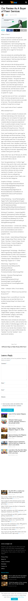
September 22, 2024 (13, 455)
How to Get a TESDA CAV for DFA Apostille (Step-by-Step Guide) (12, 497)
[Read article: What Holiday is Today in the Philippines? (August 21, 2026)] (4, 429)
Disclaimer (3, 564)
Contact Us (4, 566)
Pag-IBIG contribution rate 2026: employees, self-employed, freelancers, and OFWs (14, 511)
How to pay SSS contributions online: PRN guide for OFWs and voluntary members (14, 524)
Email (3, 390)
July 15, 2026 (10, 503)
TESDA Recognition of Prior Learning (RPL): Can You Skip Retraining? (18, 583)
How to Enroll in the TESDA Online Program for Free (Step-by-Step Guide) (13, 528)
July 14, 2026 (13, 507)
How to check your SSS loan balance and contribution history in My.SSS (18, 576)
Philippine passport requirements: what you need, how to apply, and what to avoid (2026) (17, 443)
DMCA (2, 568)
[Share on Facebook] (9, 30)
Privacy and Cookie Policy (17, 597)
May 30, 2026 (12, 425)
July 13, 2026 (22, 511)
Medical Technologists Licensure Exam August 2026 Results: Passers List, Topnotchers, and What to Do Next (12, 519)
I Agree (14, 599)
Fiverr (6, 5)
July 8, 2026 (21, 533)
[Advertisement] (14, 474)
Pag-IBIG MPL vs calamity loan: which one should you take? (16, 491)
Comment (4, 363)
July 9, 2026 (18, 529)
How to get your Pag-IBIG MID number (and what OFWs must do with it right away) (13, 532)
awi (7, 15)
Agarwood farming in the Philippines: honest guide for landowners (17, 435)
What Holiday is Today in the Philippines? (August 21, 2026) (16, 429)
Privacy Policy (4, 557)
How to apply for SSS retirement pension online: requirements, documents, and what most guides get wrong (13, 502)
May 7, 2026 (11, 438)
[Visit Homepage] (14, 2)
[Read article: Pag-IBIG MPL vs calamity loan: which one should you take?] (4, 492)
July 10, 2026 (20, 525)
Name (3, 383)
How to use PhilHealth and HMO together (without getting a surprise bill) (13, 515)
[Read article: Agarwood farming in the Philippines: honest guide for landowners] (4, 436)
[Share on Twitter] (16, 30)
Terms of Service (5, 561)
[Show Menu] (2, 2)
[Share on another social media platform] (23, 30)
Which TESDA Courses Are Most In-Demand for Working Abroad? (13, 507)
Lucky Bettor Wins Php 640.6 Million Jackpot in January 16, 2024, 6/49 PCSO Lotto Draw (18, 451)
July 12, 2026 (16, 515)
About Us (3, 559)
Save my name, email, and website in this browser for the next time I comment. (13, 404)
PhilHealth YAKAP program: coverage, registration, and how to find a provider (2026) (17, 421)
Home (2, 5)
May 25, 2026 (12, 416)
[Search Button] (26, 2)
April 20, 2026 (13, 15)
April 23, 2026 (12, 446)
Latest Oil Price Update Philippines (17, 414)
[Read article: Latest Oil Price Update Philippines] (4, 415)
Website (3, 397)
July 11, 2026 (13, 521)
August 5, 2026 (12, 431)
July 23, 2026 (12, 494)
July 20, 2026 (16, 498)
